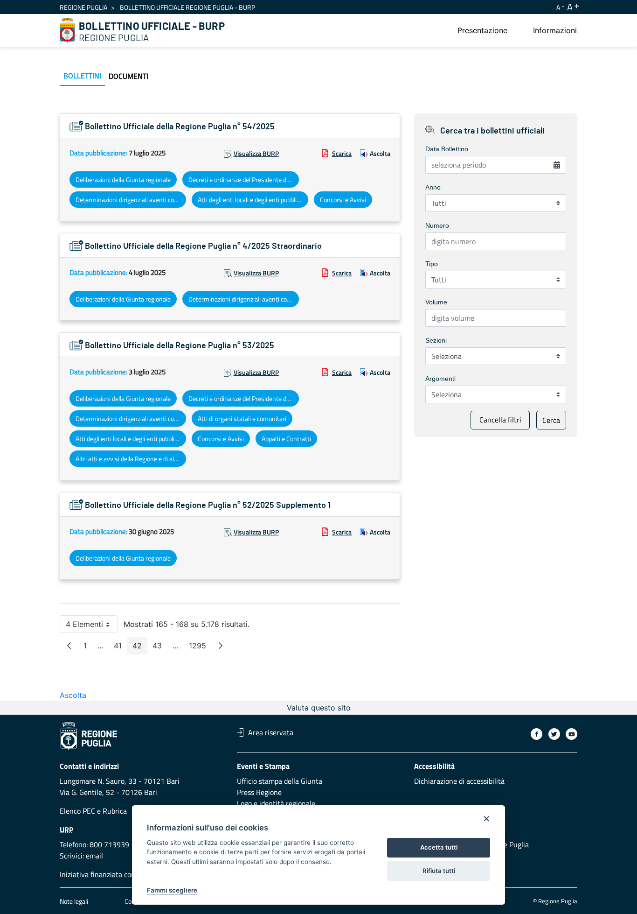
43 (159, 647)
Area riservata (270, 732)
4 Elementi (92, 626)
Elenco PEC (77, 810)
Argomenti (440, 378)
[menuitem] (482, 30)
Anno (433, 187)
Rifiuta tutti (438, 870)
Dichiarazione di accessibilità (459, 781)
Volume (436, 302)
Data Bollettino (446, 149)
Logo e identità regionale (276, 803)
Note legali (74, 901)
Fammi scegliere (172, 890)
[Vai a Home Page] (67, 30)
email (94, 855)
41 (120, 647)
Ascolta (380, 153)
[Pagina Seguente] (220, 645)
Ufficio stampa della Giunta (279, 781)
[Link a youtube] (571, 734)
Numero (437, 225)
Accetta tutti (438, 847)
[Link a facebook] (536, 734)
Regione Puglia (83, 7)
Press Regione (259, 792)
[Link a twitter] (554, 734)
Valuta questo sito (319, 707)
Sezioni (436, 340)
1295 (200, 647)
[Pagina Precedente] (69, 645)
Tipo (431, 263)
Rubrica (115, 810)
